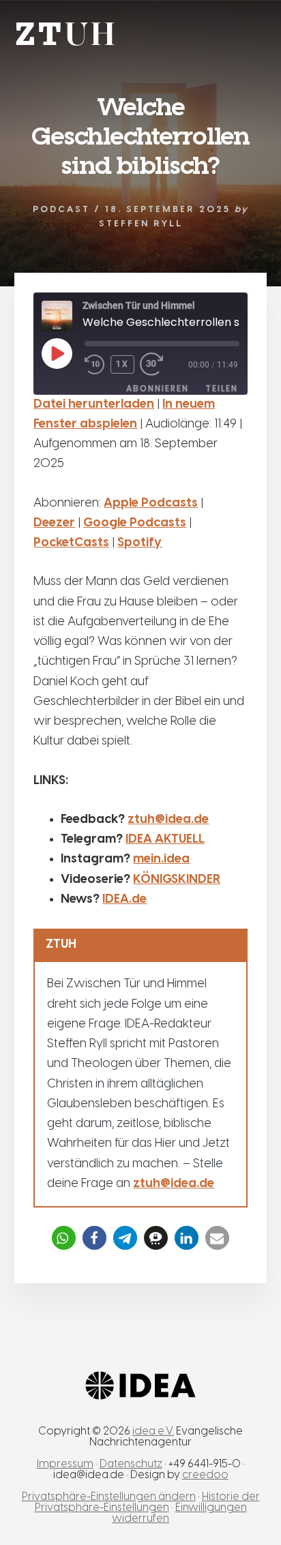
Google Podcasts (134, 523)
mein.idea (161, 859)
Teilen (221, 388)
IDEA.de (124, 899)
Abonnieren (157, 388)
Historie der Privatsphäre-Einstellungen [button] (147, 1502)
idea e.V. (153, 1431)
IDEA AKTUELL (165, 839)
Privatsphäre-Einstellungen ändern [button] (109, 1497)
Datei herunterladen (93, 404)
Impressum (65, 1464)
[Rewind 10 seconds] (95, 364)
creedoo (205, 1475)
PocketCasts (71, 543)
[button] (64, 1238)
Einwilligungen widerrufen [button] (179, 1513)
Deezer (54, 523)
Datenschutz (131, 1464)
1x (122, 364)
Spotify (139, 543)
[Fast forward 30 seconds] (160, 364)
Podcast (61, 209)
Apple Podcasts (151, 503)
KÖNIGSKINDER (176, 879)
